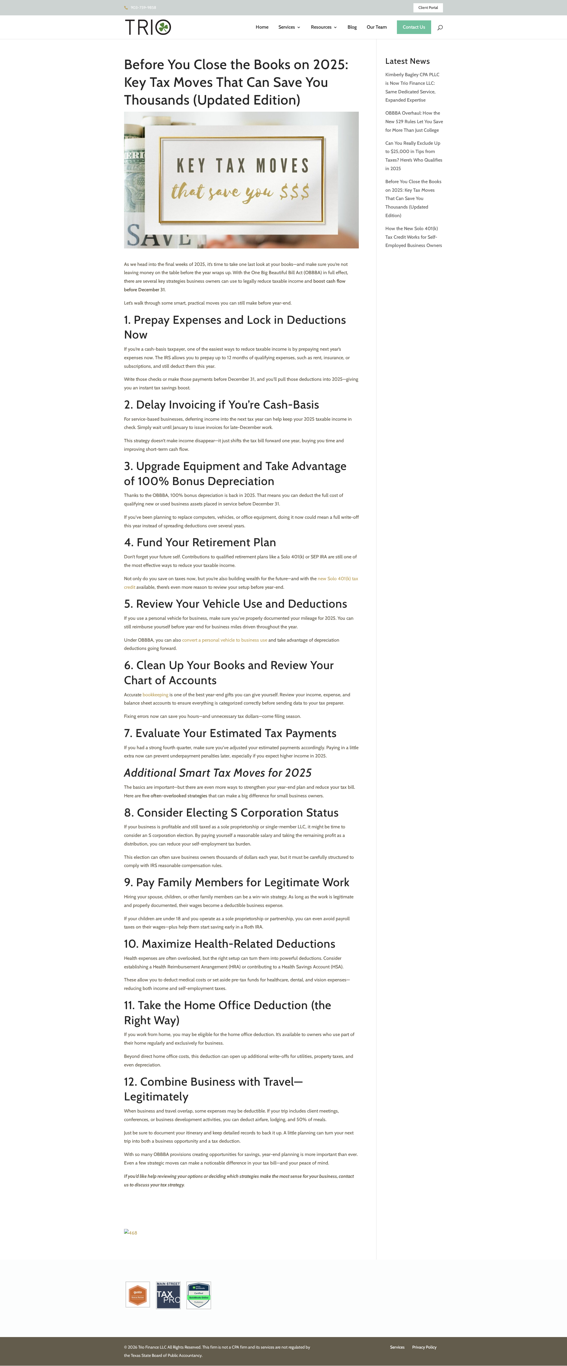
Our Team (377, 27)
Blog (352, 27)
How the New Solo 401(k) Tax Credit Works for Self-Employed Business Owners (413, 237)
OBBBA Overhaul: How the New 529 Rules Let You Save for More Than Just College (414, 121)
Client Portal (428, 7)
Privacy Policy (424, 1347)
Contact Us (414, 27)
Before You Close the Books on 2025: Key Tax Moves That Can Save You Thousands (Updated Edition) (413, 198)
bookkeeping (155, 694)
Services (286, 27)
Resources (321, 27)
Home (262, 27)
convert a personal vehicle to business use (224, 640)
